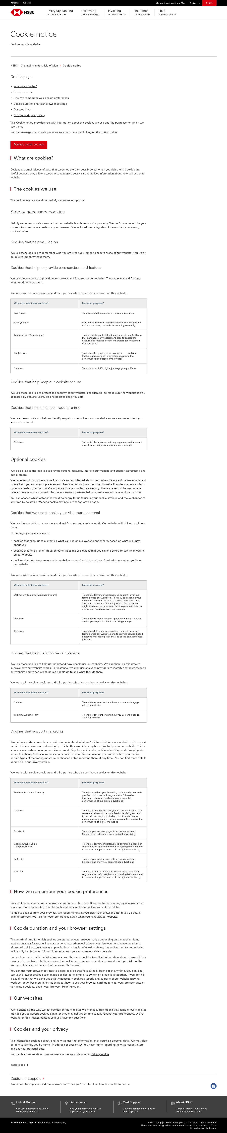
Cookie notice (42, 1122)
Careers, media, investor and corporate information (191, 1110)
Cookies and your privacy (29, 115)
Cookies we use (23, 92)
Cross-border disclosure (203, 1128)
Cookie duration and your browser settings (40, 103)
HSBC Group (155, 1122)
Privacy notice (40, 762)
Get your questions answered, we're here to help (32, 1110)
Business (26, 3)
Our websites (22, 109)
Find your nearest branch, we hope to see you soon (85, 1110)
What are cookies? (25, 86)
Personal (14, 3)
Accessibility (59, 1122)
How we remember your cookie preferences (41, 98)
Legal (31, 1122)
